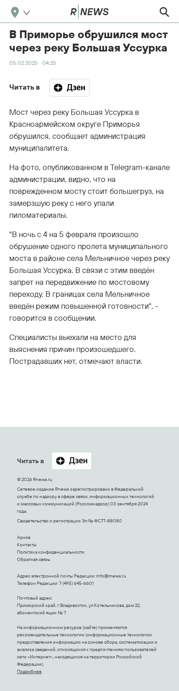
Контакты (27, 545)
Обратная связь (33, 559)
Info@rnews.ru (111, 576)
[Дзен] (69, 88)
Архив (23, 537)
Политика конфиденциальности (50, 552)
